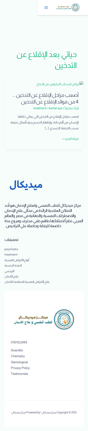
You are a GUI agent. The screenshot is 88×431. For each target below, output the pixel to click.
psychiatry (11, 249)
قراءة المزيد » (70, 139)
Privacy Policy (20, 368)
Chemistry (18, 356)
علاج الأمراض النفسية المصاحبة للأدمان (27, 281)
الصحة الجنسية (13, 265)
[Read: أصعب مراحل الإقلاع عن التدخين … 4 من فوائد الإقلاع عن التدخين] (60, 84)
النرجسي (9, 271)
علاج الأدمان (11, 276)
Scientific (17, 350)
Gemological (19, 362)
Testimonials (19, 374)
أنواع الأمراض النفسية (16, 260)
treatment (39, 108)
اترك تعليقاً (72, 108)
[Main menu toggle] (46, 7)
